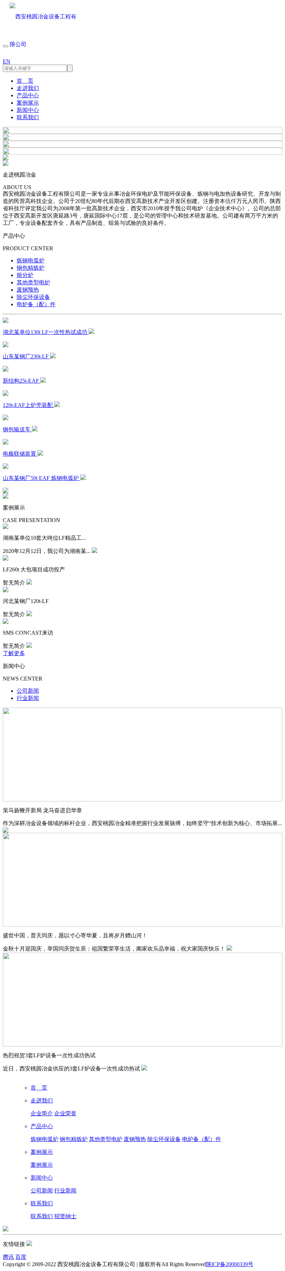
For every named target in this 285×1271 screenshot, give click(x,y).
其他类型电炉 (33, 282)
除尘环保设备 (33, 297)
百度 (20, 1257)
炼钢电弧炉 (30, 260)
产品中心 (28, 95)
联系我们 (28, 117)
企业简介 (42, 1113)
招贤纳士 (65, 1216)
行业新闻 (28, 698)
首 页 (25, 81)
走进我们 (28, 88)
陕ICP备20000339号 (229, 1264)
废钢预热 (28, 290)
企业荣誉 (65, 1113)
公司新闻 (28, 691)
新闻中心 (28, 110)
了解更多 (14, 653)
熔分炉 (25, 275)
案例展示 (28, 103)
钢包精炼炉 (30, 268)
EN (6, 61)
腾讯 (8, 1257)
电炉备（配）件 (36, 304)
